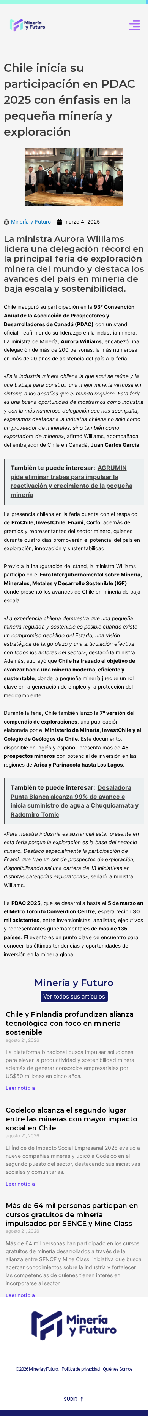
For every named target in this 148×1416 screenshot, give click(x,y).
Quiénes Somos (117, 1369)
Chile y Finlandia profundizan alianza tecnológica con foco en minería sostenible (70, 1023)
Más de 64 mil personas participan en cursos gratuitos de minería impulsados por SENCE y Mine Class (72, 1215)
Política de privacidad (79, 1369)
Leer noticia (20, 1088)
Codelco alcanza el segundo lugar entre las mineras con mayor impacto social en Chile (71, 1119)
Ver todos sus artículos (74, 996)
